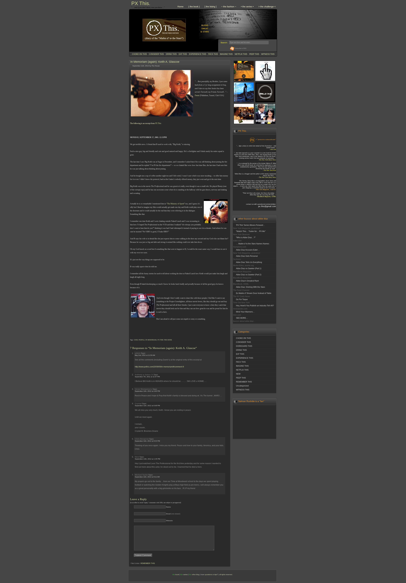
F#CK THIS (213, 54)
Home (180, 6)
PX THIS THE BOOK (164, 340)
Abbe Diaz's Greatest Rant (247, 281)
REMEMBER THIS (148, 563)
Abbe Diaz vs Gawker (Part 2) (248, 275)
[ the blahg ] (210, 6)
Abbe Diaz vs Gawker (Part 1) (248, 268)
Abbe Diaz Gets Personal (247, 256)
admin (137, 353)
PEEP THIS (254, 54)
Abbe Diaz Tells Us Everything (249, 262)
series (185, 574)
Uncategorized (242, 386)
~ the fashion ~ (228, 6)
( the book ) (194, 6)
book (177, 574)
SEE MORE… (242, 318)
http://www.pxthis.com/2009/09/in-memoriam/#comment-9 (159, 367)
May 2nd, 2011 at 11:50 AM (145, 355)
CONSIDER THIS (156, 54)
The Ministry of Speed (175, 204)
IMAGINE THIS (226, 54)
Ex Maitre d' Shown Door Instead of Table (253, 293)
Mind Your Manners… (245, 312)
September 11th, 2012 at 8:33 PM (147, 441)
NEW (238, 374)
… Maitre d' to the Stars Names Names (252, 244)
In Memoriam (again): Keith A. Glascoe (154, 61)
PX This (158, 123)
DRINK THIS (171, 54)
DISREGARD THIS (244, 346)
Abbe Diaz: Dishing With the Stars (250, 287)
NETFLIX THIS (241, 54)
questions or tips (211, 574)
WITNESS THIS (268, 54)
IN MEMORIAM (151, 340)
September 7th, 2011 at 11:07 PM (147, 377)
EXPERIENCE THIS (197, 54)
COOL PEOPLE (139, 340)
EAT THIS (183, 54)
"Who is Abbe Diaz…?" (245, 237)
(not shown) (173, 514)
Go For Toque (242, 299)
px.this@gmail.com (267, 206)
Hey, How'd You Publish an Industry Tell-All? (255, 306)
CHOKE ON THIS (139, 54)
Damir (197, 95)
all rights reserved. (226, 574)
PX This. (140, 3)
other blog (195, 574)
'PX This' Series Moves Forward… (250, 225)
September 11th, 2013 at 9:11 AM (147, 477)
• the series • (247, 6)
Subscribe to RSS (240, 48)
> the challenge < (267, 6)
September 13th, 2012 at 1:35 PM (147, 459)
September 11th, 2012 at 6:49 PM (147, 405)
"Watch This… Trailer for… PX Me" (250, 231)
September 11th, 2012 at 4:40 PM (147, 391)
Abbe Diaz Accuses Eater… (248, 250)
